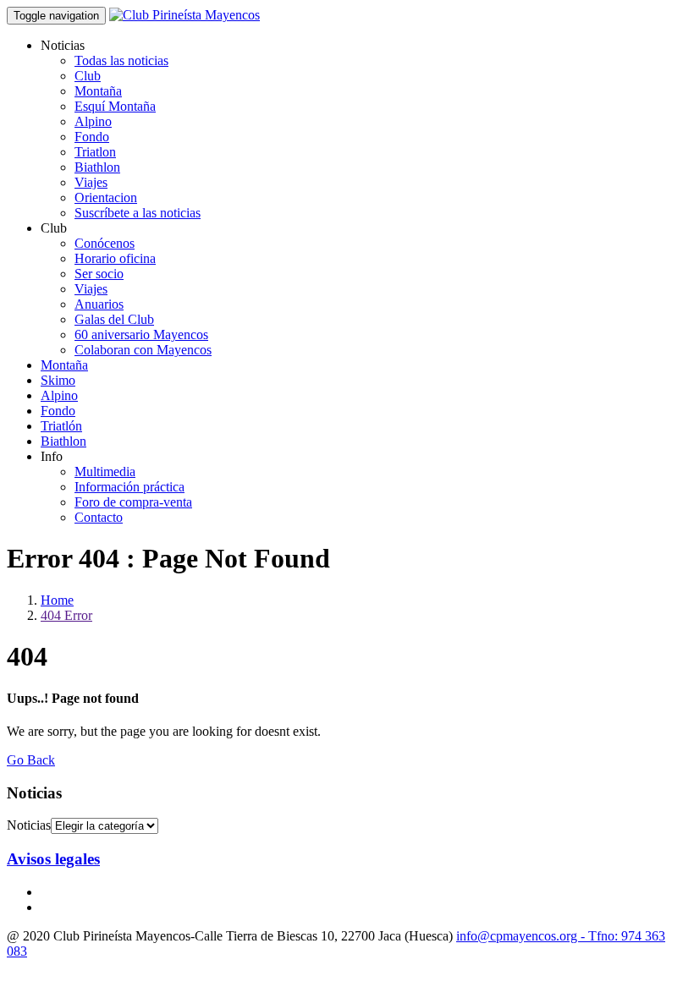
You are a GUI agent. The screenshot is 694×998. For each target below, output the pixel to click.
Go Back (31, 760)
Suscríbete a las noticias (137, 213)
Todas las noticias (121, 60)
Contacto (98, 517)
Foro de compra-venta (133, 502)
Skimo (58, 380)
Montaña (98, 91)
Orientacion (105, 197)
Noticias (29, 825)
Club (87, 76)
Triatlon (95, 152)
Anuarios (99, 304)
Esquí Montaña (115, 106)
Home (57, 600)
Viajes (90, 182)
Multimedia (104, 471)
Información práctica (129, 487)
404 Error (66, 615)
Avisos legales (53, 859)
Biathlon (97, 167)
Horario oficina (115, 258)
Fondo (91, 136)
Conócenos (104, 243)
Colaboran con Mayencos (143, 350)
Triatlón (61, 426)
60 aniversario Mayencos (141, 334)
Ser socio (99, 273)
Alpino (93, 121)
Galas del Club (114, 319)
